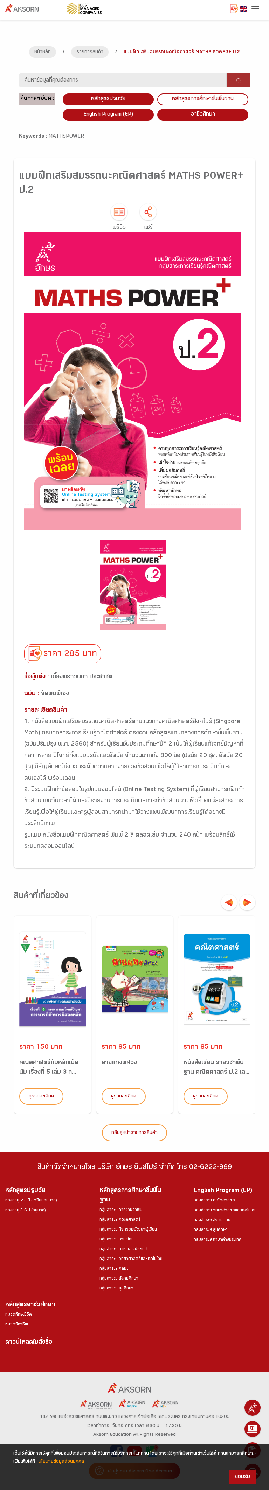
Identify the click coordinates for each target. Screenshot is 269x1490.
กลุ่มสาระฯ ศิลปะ (113, 1269)
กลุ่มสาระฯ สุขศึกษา (116, 1288)
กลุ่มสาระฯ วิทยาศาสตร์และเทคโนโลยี (131, 1259)
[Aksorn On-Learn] (252, 1429)
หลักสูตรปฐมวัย (25, 1191)
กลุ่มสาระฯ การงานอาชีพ (121, 1210)
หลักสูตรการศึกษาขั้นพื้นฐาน (203, 99)
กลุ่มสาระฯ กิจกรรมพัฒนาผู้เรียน (128, 1230)
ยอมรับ (242, 1477)
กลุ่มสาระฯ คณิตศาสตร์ (120, 1220)
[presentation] (229, 902)
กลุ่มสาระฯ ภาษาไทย (116, 1239)
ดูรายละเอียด (41, 1097)
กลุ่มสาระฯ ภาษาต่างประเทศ (123, 1249)
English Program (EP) (108, 114)
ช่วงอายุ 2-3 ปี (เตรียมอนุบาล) (31, 1201)
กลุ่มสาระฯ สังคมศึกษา (118, 1279)
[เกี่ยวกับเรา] (252, 1408)
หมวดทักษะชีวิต (18, 1315)
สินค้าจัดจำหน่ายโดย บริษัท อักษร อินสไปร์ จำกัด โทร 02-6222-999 (134, 1168)
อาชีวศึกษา (203, 114)
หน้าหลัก (42, 52)
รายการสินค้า (89, 52)
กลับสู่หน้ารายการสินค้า (134, 1133)
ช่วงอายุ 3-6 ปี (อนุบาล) (25, 1210)
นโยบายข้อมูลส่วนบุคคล (61, 1462)
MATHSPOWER (66, 136)
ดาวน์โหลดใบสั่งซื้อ (28, 1342)
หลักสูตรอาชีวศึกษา (30, 1305)
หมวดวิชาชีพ (16, 1324)
